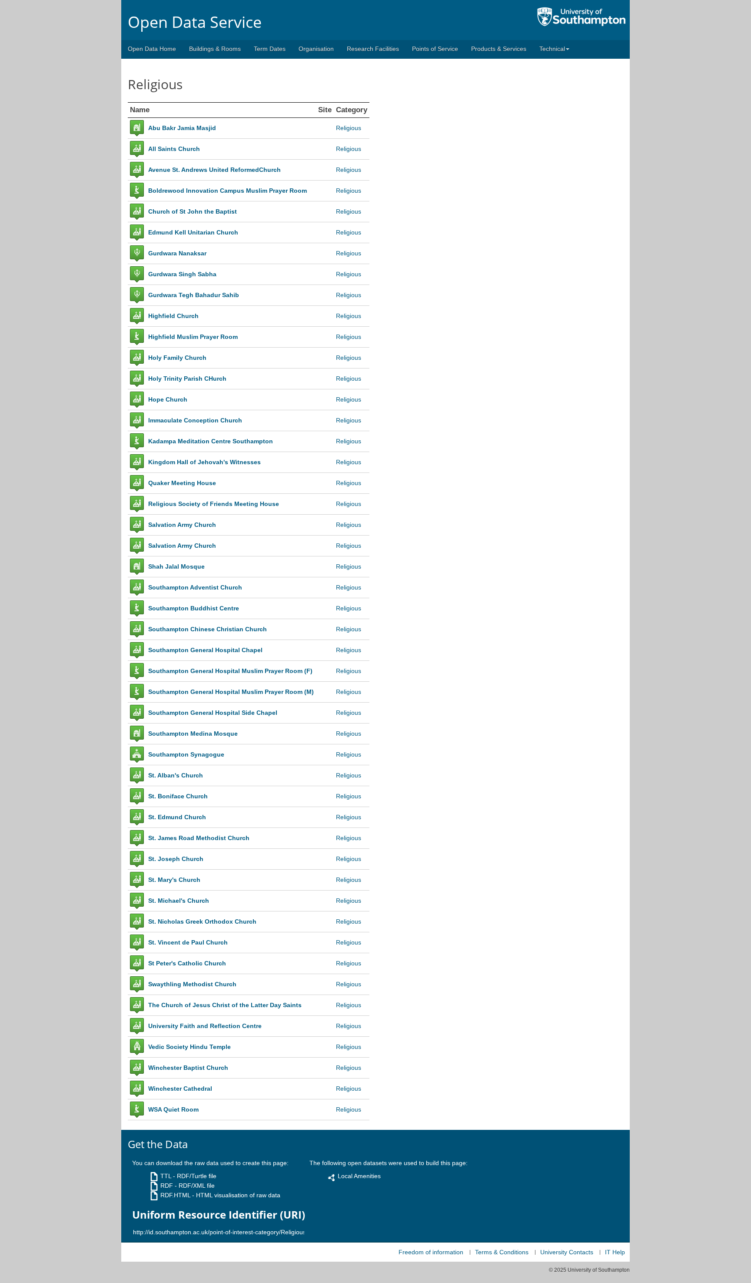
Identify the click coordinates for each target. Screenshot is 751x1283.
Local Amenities (359, 1175)
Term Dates (270, 48)
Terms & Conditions (501, 1252)
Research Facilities (373, 48)
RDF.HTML (175, 1195)
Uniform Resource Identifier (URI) (218, 1214)
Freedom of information (431, 1252)
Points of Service (435, 48)
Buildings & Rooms (215, 48)
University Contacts (566, 1252)
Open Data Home (152, 48)
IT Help (615, 1252)
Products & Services (498, 48)
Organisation (316, 48)
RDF (166, 1185)
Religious (348, 127)
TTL (165, 1175)
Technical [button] (552, 48)
